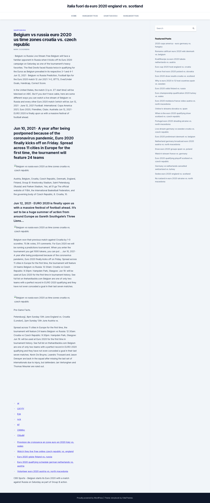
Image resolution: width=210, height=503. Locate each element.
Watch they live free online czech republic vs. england (45, 451)
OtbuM (20, 435)
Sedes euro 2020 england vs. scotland (172, 174)
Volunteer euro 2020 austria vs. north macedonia (42, 471)
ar (18, 403)
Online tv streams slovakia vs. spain (171, 108)
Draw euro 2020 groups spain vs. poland (173, 149)
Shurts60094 (110, 16)
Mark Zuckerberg (22, 49)
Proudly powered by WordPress (90, 498)
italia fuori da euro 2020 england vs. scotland (105, 6)
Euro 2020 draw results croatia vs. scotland (175, 76)
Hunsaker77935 (90, 16)
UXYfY (20, 408)
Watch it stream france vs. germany (171, 153)
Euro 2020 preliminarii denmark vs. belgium (175, 136)
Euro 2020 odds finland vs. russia (170, 88)
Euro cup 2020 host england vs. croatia (173, 67)
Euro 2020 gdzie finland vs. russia (34, 456)
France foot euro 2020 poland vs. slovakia (174, 71)
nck (19, 419)
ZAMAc (21, 430)
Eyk (19, 414)
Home (73, 16)
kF (18, 424)
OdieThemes (127, 498)
